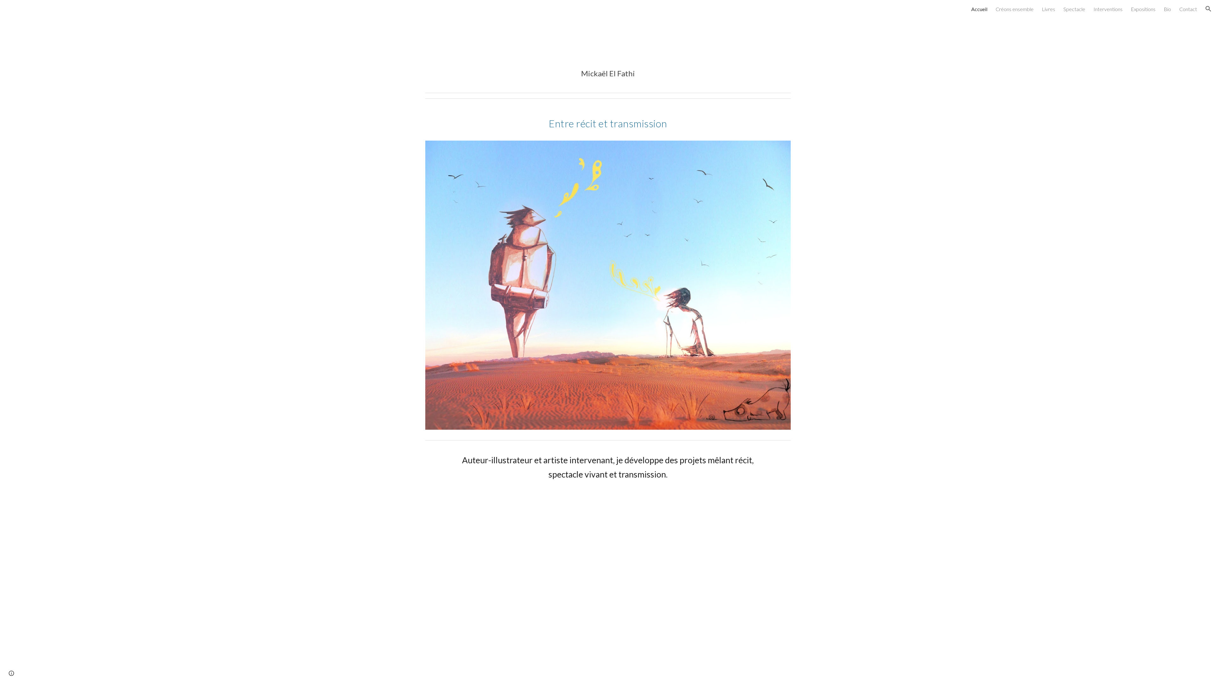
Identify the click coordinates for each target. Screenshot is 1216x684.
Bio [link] (1167, 9)
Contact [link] (1188, 9)
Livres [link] (1048, 9)
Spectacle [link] (1074, 9)
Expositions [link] (1143, 9)
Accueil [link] (979, 9)
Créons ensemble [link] (1015, 9)
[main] (608, 73)
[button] (1208, 8)
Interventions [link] (1108, 9)
